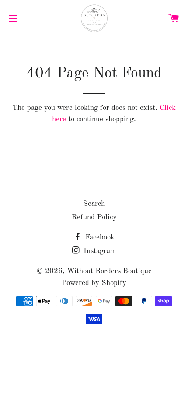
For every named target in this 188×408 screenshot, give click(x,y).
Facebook (99, 237)
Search (94, 204)
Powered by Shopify (94, 283)
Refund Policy (94, 217)
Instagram (98, 251)
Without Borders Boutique (109, 271)
